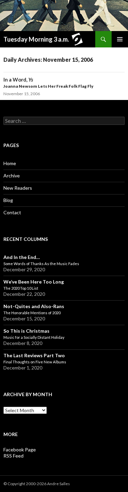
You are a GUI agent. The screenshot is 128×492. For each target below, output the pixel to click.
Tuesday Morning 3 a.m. (36, 39)
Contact (12, 212)
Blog (8, 200)
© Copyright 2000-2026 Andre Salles (36, 483)
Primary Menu (120, 39)
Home (9, 163)
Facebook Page (19, 449)
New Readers (17, 188)
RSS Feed (13, 456)
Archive (11, 175)
